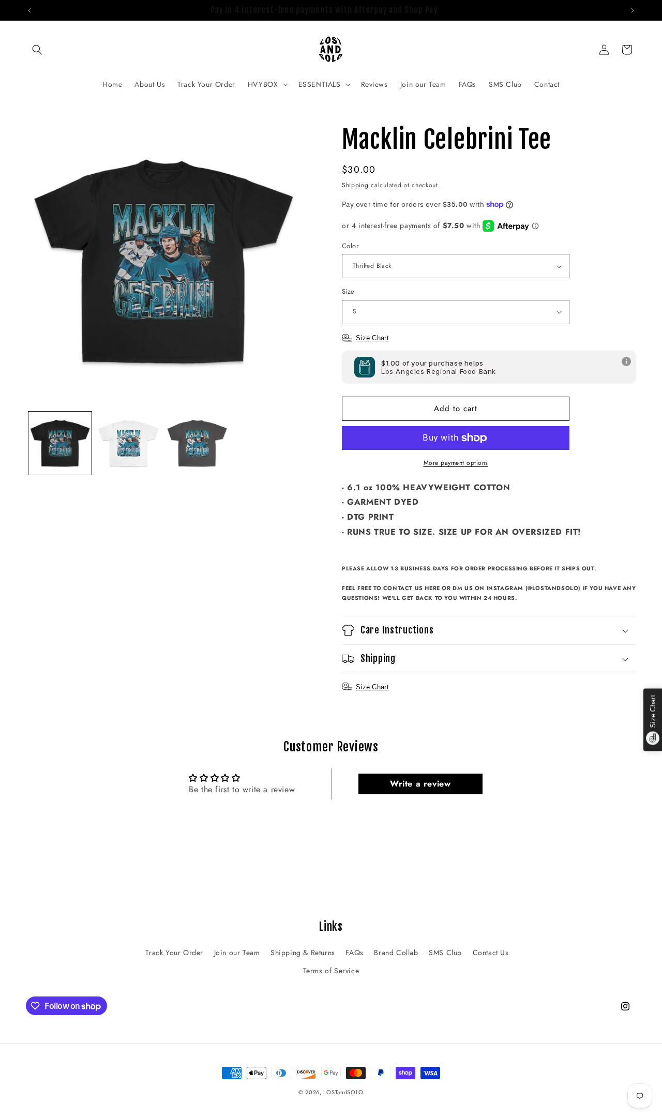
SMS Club (445, 952)
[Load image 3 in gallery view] (197, 443)
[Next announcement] (632, 10)
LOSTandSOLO (343, 1092)
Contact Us (491, 952)
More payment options (456, 462)
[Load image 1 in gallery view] (60, 443)
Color (350, 246)
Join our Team (237, 952)
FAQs (354, 952)
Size (348, 291)
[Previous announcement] (29, 10)
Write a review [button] (420, 784)
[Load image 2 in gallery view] (128, 443)
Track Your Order (174, 952)
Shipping (355, 185)
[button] (37, 49)
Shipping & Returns (302, 952)
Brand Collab (396, 952)
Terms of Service (331, 970)
